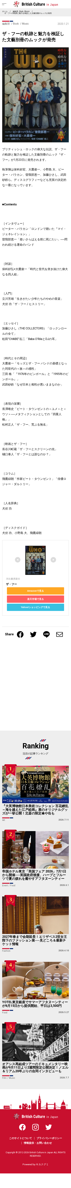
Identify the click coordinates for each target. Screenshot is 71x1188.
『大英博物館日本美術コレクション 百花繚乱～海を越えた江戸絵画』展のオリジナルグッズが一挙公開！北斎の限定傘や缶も (35, 810)
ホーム (5, 11)
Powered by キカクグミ (36, 1164)
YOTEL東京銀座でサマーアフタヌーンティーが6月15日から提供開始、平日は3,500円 (35, 1004)
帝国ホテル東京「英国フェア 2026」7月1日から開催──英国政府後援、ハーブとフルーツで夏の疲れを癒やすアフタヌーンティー (34, 875)
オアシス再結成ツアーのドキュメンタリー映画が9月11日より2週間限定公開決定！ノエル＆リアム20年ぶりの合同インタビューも (35, 1068)
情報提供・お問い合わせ (38, 1143)
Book (21, 11)
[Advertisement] (35, 686)
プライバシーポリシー (49, 1138)
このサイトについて (20, 1138)
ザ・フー (11, 584)
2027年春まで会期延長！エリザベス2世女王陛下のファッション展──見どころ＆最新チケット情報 (34, 940)
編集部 (15, 11)
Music (27, 11)
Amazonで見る (35, 591)
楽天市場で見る (35, 599)
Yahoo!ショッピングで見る (35, 607)
